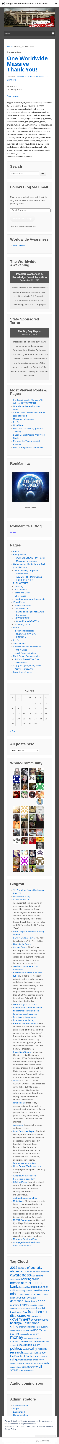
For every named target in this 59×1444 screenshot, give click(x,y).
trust (41, 1363)
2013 (13, 1268)
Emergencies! (19, 554)
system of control (23, 1363)
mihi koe (37, 131)
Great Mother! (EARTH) (27, 621)
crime (46, 1290)
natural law (11, 134)
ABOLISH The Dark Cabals (29, 577)
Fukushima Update (22, 1052)
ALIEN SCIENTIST (22, 899)
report (9, 141)
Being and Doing (23, 592)
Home (9, 46)
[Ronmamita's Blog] (29, 17)
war (21, 1370)
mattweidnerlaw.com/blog (25, 1198)
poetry (48, 138)
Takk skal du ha (36, 144)
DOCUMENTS (21, 608)
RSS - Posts (19, 245)
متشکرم (10, 150)
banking (39, 1275)
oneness (13, 1345)
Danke (9, 115)
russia (36, 1353)
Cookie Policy (10, 1429)
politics (16, 1348)
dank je (45, 112)
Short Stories (19, 643)
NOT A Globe (21, 650)
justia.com (18, 1125)
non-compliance (41, 1341)
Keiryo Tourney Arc (24, 669)
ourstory (10, 138)
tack (13, 144)
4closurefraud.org (21, 896)
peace (20, 1345)
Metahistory (18, 1201)
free (25, 1312)
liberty (37, 1330)
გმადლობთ (33, 106)
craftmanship (36, 112)
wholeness (29, 1371)
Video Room (19, 602)
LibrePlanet (18, 425)
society (32, 141)
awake (29, 103)
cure (21, 1294)
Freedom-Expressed (23, 157)
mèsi (31, 131)
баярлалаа (30, 119)
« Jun (12, 731)
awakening (37, 103)
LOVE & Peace (20, 1182)
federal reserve (16, 1309)
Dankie (16, 115)
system (13, 1363)
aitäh (20, 103)
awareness (47, 103)
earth (38, 119)
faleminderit (12, 122)
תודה (23, 153)
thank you (30, 147)
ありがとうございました (17, 106)
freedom (21, 122)
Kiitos (31, 128)
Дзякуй (13, 119)
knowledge (38, 128)
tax (32, 1363)
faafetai (48, 119)
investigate (20, 1330)
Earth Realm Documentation (26, 656)
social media (23, 141)
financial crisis (29, 1309)
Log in (16, 1408)
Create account (20, 1405)
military (36, 1334)
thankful (38, 147)
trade (36, 1363)
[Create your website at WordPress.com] (29, 3)
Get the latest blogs (22, 218)
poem (42, 138)
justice (29, 1330)
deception (16, 1301)
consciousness (24, 112)
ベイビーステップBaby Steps (27, 665)
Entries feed (19, 1412)
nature (22, 1341)
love (17, 1334)
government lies (39, 1319)
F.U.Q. (16, 422)
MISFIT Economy (21, 1220)
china (27, 1287)
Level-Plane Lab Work (25, 653)
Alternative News (23, 605)
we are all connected (22, 150)
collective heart (29, 109)
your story (11, 153)
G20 (28, 1316)
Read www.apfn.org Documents (30, 599)
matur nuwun (22, 131)
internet (13, 1330)
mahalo (47, 128)
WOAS (16, 627)
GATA (15, 1080)
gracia (36, 122)
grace (31, 122)
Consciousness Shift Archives (27, 646)
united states (15, 1367)
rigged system (28, 1353)
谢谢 (42, 119)
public (25, 1349)
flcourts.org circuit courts (25, 1004)
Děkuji (37, 115)
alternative (37, 1272)
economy (14, 1305)
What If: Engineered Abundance (28, 447)
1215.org (19, 586)
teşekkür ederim (18, 147)
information (35, 125)
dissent (28, 1301)
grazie (42, 122)
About (16, 551)
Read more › (13, 96)
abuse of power (21, 1271)
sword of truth (38, 1360)
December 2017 (26, 115)
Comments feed (20, 1415)
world (47, 150)
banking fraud (30, 1279)
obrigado (42, 134)
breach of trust (20, 1283)
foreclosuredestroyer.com (25, 1014)
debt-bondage (28, 1297)
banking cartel (15, 1279)
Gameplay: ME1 (22, 624)
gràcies (10, 125)
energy (24, 1304)
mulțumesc (45, 131)
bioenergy (11, 109)
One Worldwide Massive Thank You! (27, 64)
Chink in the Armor (22, 944)
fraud (19, 1312)
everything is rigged (37, 1305)
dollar (35, 1301)
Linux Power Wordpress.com (27, 1166)
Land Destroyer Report (24, 1131)
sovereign (28, 1360)
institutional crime (25, 1324)
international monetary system (33, 1327)
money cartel (28, 1338)
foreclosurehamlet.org (23, 1020)
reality (32, 1348)
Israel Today (19, 1103)
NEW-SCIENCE (22, 618)
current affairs (36, 1294)
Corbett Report (20, 947)
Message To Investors (23, 419)
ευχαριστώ (45, 125)
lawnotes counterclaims (24, 1163)
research (16, 1352)
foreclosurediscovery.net (24, 1017)
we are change (38, 150)
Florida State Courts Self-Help (27, 1007)
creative (38, 1290)
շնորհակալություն (24, 138)
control (29, 1290)
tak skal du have (22, 144)
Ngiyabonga (22, 134)
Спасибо (20, 119)
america (45, 1272)
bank (33, 1276)
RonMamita (39, 77)
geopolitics (36, 1316)
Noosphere (32, 134)
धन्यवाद (41, 106)
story (38, 141)
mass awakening (26, 1334)
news (29, 1341)
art (24, 103)
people (36, 138)
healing (15, 1323)
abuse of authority (30, 1267)
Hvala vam (25, 125)
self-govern (17, 1359)
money (16, 1337)
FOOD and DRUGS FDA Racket (30, 558)
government (20, 1319)
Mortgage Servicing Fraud (25, 1239)
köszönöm (24, 128)
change (19, 109)
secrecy (44, 1356)
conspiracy (20, 1291)
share (15, 141)
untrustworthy (29, 1367)
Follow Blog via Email (29, 187)
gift (26, 122)
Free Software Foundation (25, 1023)
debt (18, 1297)
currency (27, 1294)
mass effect (11, 131)
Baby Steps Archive (22, 672)
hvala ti (17, 125)
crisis (14, 1294)
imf (21, 1323)
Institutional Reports (24, 631)
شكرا (18, 153)
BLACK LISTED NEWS (24, 938)
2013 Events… (22, 589)
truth (44, 147)
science (36, 1356)
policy (36, 1345)
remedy (43, 1348)
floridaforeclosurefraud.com (26, 1011)
